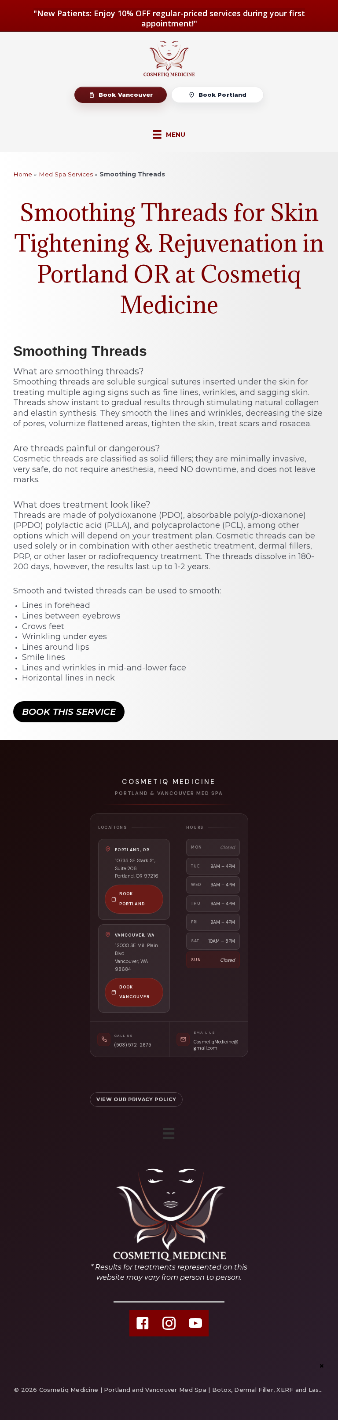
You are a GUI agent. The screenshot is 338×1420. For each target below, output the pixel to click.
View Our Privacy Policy (136, 1099)
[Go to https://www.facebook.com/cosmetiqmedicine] (142, 1323)
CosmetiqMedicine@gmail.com (216, 1045)
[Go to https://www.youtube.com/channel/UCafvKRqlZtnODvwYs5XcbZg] (195, 1323)
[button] (69, 711)
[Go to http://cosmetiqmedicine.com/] (169, 1223)
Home (22, 174)
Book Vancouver (126, 94)
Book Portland (222, 94)
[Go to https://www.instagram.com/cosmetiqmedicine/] (169, 1323)
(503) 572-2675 (132, 1045)
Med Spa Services (66, 174)
